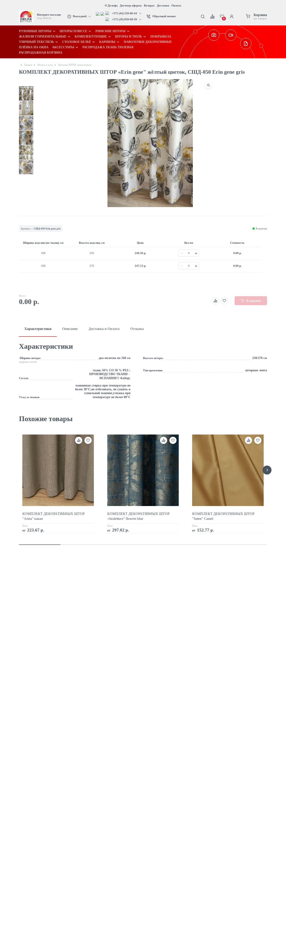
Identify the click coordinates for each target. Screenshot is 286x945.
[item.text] (98, 13)
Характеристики (37, 329)
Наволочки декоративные (148, 41)
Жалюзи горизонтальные (42, 36)
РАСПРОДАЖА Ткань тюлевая (107, 47)
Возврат (149, 5)
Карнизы (107, 41)
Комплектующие (91, 36)
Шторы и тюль (128, 36)
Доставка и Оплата (104, 329)
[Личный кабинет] (231, 16)
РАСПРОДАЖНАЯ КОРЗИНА (40, 52)
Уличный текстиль (36, 41)
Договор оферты (131, 5)
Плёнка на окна (33, 47)
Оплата (176, 5)
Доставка (163, 5)
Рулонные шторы (35, 31)
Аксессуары (63, 47)
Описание (70, 329)
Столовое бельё (76, 41)
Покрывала (160, 36)
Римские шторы (110, 31)
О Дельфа (111, 5)
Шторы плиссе (73, 31)
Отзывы (137, 329)
